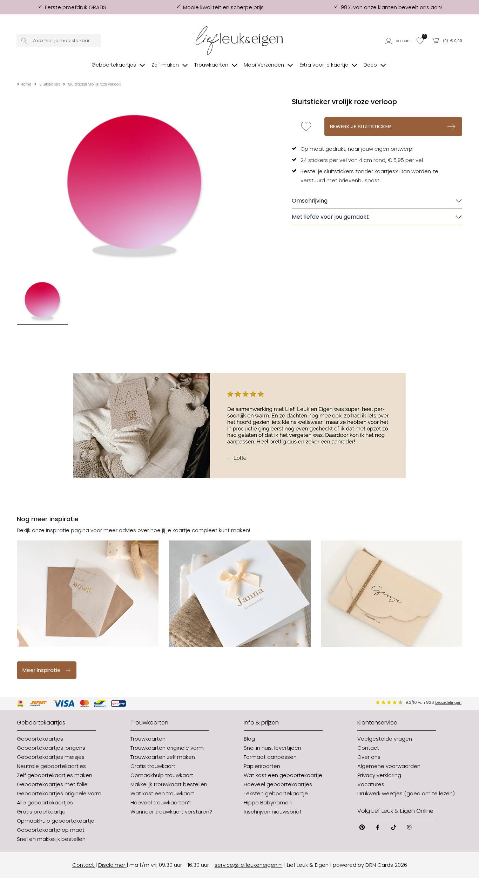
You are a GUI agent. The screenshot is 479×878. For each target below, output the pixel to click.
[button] (398, 41)
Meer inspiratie (41, 670)
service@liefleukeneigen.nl (249, 865)
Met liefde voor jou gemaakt (330, 217)
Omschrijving (310, 201)
